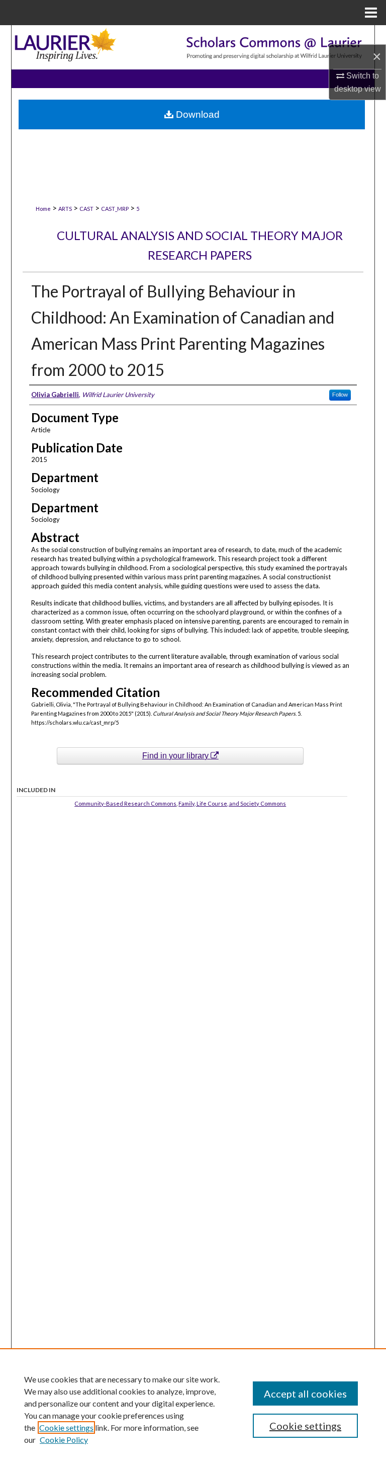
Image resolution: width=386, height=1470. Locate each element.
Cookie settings (66, 1427)
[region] (193, 1409)
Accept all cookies (305, 1393)
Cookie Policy (64, 1439)
